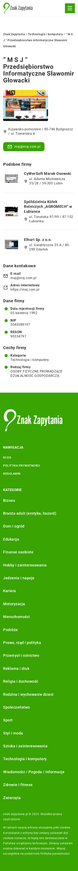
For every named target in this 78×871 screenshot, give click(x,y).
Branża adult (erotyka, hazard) (29, 513)
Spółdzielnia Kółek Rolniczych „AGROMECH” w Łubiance (48, 207)
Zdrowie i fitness (18, 785)
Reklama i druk (16, 668)
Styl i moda (13, 733)
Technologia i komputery (29, 360)
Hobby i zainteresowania (25, 565)
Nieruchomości (16, 617)
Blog (7, 457)
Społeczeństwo (16, 707)
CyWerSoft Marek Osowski (47, 173)
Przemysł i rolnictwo (21, 655)
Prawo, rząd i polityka (22, 642)
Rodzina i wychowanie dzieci (28, 694)
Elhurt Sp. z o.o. (38, 239)
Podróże (10, 630)
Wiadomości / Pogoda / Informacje (33, 772)
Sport (8, 720)
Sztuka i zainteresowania (25, 746)
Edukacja (11, 539)
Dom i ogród (14, 526)
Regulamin (12, 473)
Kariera (9, 591)
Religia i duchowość (20, 681)
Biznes (9, 500)
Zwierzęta (12, 798)
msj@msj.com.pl (27, 147)
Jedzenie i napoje (19, 578)
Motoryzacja (14, 604)
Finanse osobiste (18, 552)
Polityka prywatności (21, 465)
